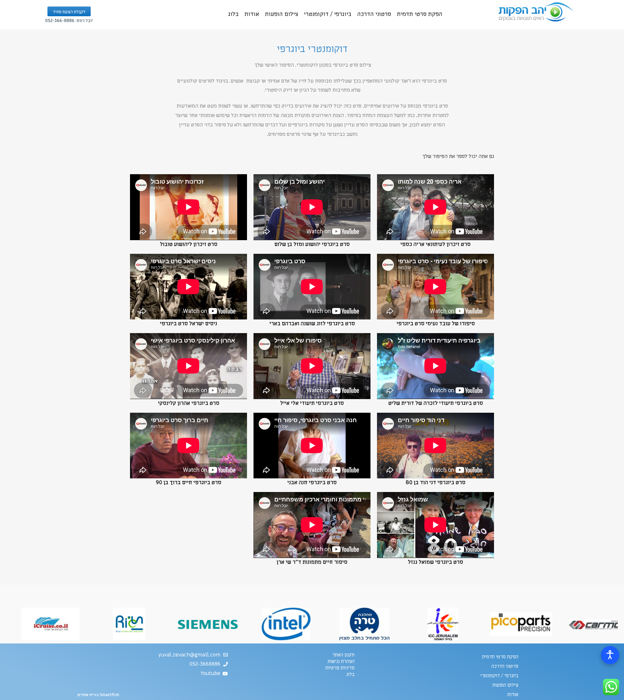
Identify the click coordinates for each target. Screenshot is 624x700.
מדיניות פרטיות (340, 668)
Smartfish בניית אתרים (98, 694)
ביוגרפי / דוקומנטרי (327, 14)
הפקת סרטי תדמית (419, 14)
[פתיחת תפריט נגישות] (610, 655)
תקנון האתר (343, 655)
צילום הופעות (281, 14)
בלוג (233, 14)
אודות (251, 14)
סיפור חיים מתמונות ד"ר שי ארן (312, 562)
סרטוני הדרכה (374, 14)
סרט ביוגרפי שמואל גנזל (435, 562)
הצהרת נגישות (341, 661)
